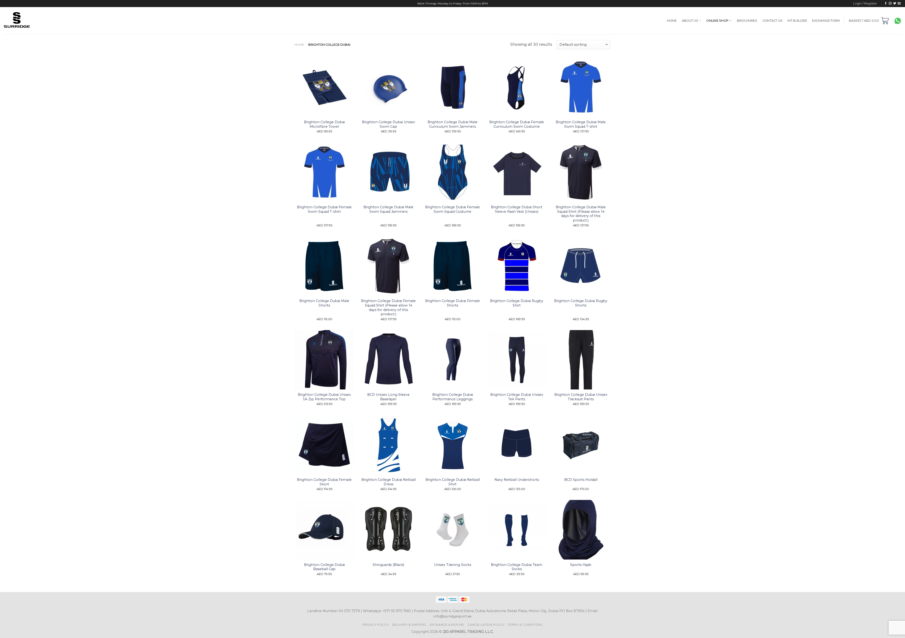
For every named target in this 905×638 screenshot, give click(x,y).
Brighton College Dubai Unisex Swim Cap (388, 124)
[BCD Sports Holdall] (580, 444)
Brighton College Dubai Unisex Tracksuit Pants (580, 397)
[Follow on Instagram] (890, 3)
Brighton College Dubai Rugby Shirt (516, 303)
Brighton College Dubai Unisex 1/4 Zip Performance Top (324, 397)
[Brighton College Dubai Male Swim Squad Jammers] (388, 172)
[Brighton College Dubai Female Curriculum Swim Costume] (516, 87)
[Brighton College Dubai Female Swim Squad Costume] (452, 172)
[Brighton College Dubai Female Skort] (324, 444)
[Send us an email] (899, 3)
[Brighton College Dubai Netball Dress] (388, 444)
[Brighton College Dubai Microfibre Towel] (324, 87)
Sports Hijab (580, 565)
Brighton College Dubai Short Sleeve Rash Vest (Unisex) (516, 209)
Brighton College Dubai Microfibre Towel (324, 124)
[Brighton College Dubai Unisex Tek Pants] (516, 359)
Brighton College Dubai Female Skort (324, 482)
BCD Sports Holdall (580, 480)
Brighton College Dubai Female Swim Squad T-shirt (324, 209)
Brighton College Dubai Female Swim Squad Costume (452, 209)
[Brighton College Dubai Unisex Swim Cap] (388, 87)
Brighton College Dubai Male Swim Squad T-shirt (581, 124)
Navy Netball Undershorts (516, 480)
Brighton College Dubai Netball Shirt (452, 482)
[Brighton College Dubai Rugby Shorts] (580, 266)
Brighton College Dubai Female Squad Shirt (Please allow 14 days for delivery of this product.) (388, 307)
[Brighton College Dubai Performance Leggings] (452, 359)
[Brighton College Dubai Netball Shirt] (452, 444)
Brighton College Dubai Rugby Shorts (580, 303)
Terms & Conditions (525, 624)
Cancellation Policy (486, 624)
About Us (690, 20)
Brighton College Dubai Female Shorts (452, 303)
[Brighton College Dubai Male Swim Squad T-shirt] (580, 87)
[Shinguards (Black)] (388, 529)
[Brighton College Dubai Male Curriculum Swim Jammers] (452, 87)
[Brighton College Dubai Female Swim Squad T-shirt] (324, 172)
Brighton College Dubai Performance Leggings (452, 397)
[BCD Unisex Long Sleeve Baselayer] (388, 359)
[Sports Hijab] (580, 529)
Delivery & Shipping (409, 624)
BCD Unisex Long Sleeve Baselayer (388, 397)
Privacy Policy (375, 624)
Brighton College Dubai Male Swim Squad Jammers (388, 209)
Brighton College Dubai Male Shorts (324, 303)
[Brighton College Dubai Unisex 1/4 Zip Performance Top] (324, 359)
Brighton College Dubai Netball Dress (388, 482)
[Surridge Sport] (40, 20)
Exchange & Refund (447, 624)
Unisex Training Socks (452, 565)
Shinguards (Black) (388, 565)
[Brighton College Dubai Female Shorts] (452, 266)
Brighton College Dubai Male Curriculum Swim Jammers (452, 124)
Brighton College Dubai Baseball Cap (324, 567)
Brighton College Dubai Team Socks (516, 567)
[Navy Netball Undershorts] (516, 444)
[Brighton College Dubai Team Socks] (516, 529)
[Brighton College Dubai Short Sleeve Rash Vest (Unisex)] (516, 172)
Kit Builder (797, 20)
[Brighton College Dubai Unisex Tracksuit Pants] (580, 359)
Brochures (747, 20)
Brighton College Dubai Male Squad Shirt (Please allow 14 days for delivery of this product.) (581, 213)
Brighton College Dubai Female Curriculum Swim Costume (516, 124)
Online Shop (717, 20)
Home (672, 20)
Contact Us (772, 20)
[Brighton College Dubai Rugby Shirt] (516, 266)
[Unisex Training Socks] (452, 529)
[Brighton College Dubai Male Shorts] (324, 266)
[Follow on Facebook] (885, 3)
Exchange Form (826, 20)
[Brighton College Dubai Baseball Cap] (324, 529)
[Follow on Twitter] (894, 3)
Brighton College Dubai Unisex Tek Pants (516, 397)
